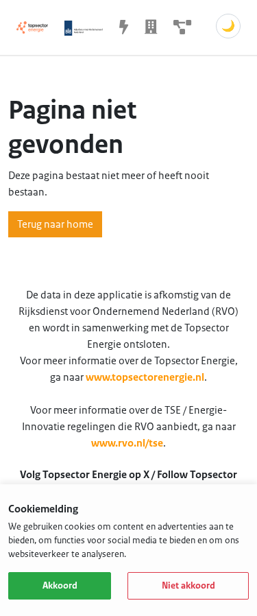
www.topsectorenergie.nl (145, 377)
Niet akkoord (188, 586)
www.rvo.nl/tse (127, 443)
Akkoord (59, 586)
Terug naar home (55, 224)
